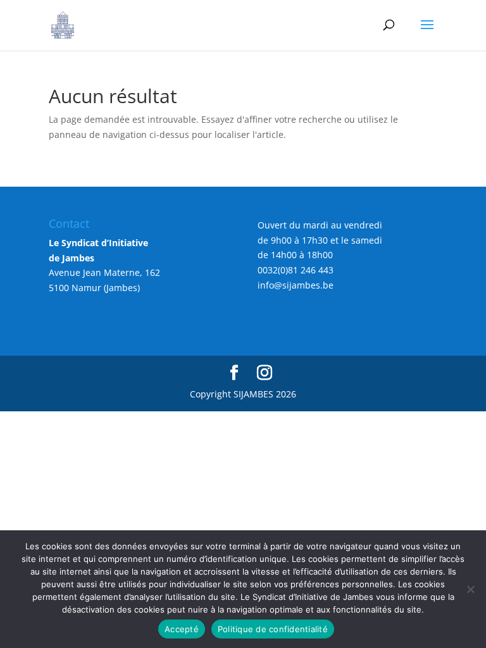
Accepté (182, 629)
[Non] (470, 589)
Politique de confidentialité (273, 629)
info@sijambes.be (295, 285)
